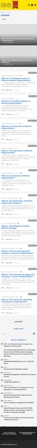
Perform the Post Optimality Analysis (16, 369)
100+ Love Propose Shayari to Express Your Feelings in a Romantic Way (18, 345)
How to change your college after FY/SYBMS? (19, 402)
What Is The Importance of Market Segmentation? (16, 152)
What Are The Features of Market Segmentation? (16, 127)
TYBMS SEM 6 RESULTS (12, 382)
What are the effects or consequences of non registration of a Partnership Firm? (19, 388)
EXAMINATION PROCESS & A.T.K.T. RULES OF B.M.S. (19, 362)
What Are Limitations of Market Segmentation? (15, 177)
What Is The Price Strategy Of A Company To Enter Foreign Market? (17, 252)
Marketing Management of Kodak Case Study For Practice (20, 375)
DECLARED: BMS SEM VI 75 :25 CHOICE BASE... (27, 433)
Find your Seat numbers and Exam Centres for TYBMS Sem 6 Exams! (19, 419)
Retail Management (11, 223)
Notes (16, 75)
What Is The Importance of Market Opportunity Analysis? (16, 202)
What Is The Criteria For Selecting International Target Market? (16, 300)
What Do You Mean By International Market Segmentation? (18, 40)
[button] (29, 5)
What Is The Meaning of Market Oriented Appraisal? (17, 61)
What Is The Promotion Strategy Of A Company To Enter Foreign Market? (18, 275)
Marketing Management (7, 75)
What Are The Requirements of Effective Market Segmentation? (16, 79)
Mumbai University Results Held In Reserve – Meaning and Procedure (18, 396)
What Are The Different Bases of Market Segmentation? (16, 102)
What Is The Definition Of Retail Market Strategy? (15, 227)
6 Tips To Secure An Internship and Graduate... (9, 433)
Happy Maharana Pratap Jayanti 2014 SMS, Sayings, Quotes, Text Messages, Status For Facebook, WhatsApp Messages (18, 410)
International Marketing (8, 248)
